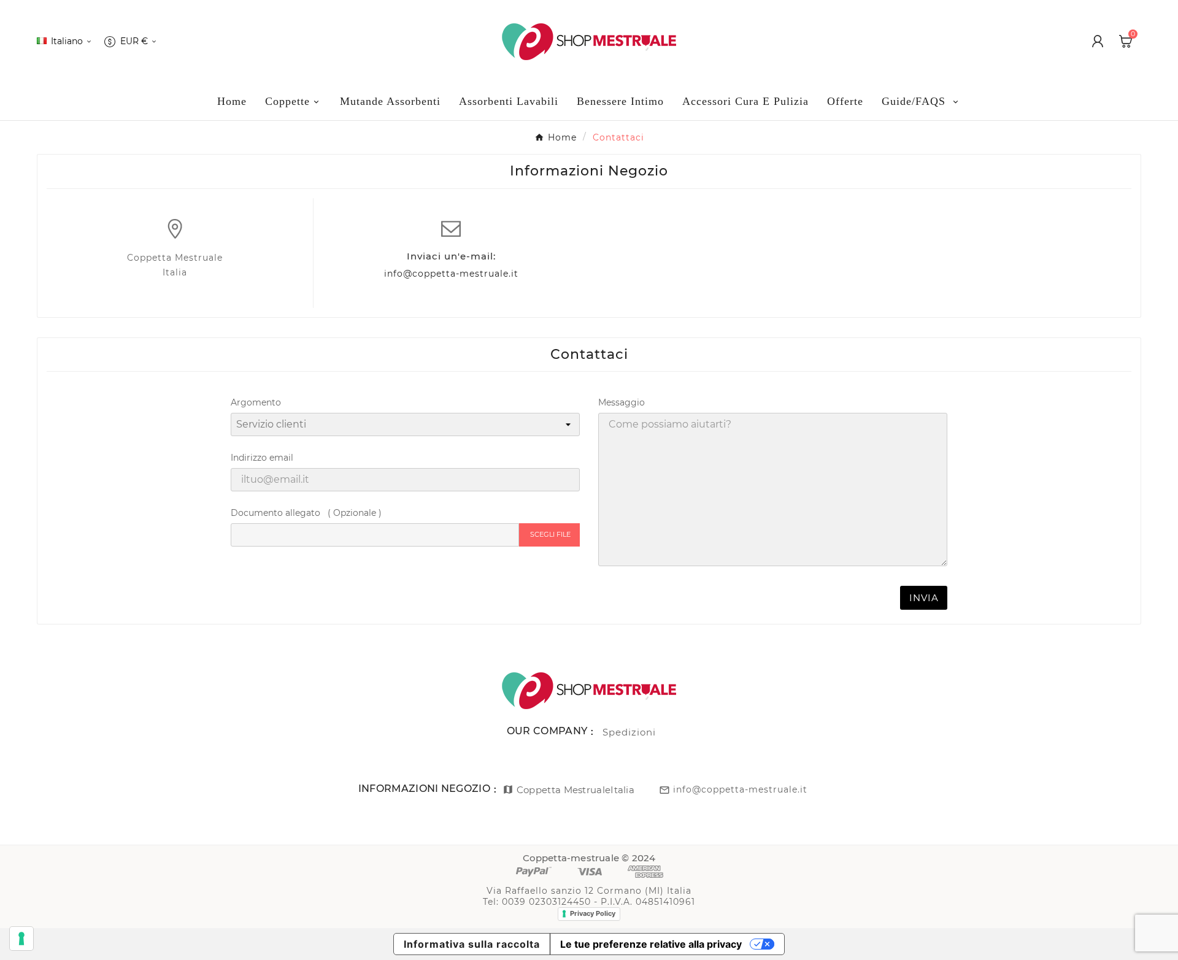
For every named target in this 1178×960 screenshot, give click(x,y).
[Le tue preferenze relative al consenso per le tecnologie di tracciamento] (21, 938)
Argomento (256, 402)
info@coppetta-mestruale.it (451, 273)
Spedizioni (629, 732)
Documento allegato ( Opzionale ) (306, 512)
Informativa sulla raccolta (472, 944)
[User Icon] (1097, 41)
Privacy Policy (592, 913)
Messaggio (621, 402)
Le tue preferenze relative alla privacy (651, 944)
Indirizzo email (262, 457)
